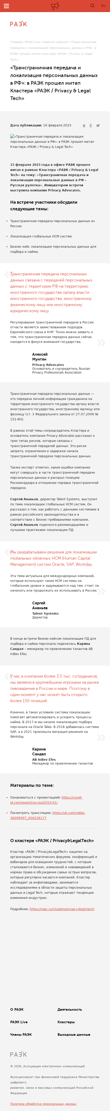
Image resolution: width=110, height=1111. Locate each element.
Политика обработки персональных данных (43, 1104)
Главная (16, 42)
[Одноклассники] (91, 126)
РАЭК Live (32, 42)
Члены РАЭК (21, 1034)
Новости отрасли (55, 42)
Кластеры (66, 1022)
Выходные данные (74, 1034)
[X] (98, 126)
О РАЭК (17, 1009)
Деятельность (70, 1009)
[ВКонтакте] (84, 126)
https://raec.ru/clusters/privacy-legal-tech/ (62, 909)
